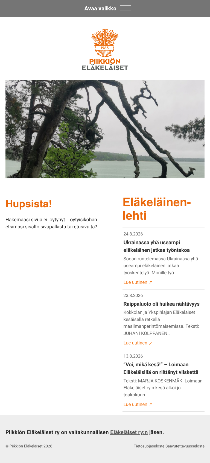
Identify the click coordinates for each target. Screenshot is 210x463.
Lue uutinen (135, 282)
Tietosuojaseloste (149, 446)
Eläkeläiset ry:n (129, 432)
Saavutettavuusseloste (185, 446)
